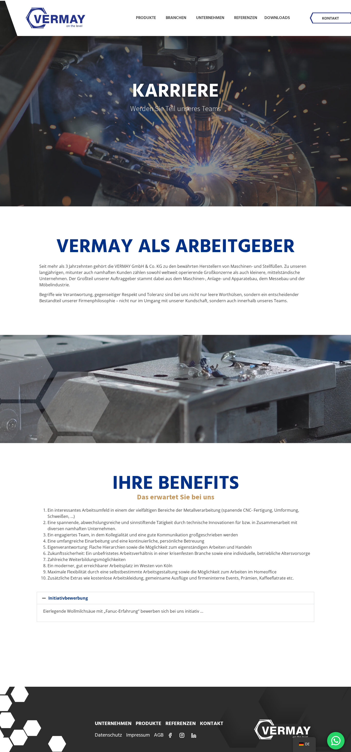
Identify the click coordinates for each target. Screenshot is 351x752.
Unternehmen (210, 18)
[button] (175, 598)
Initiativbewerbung (68, 598)
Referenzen (245, 18)
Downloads (277, 18)
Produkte (146, 18)
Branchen (176, 18)
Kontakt (330, 18)
